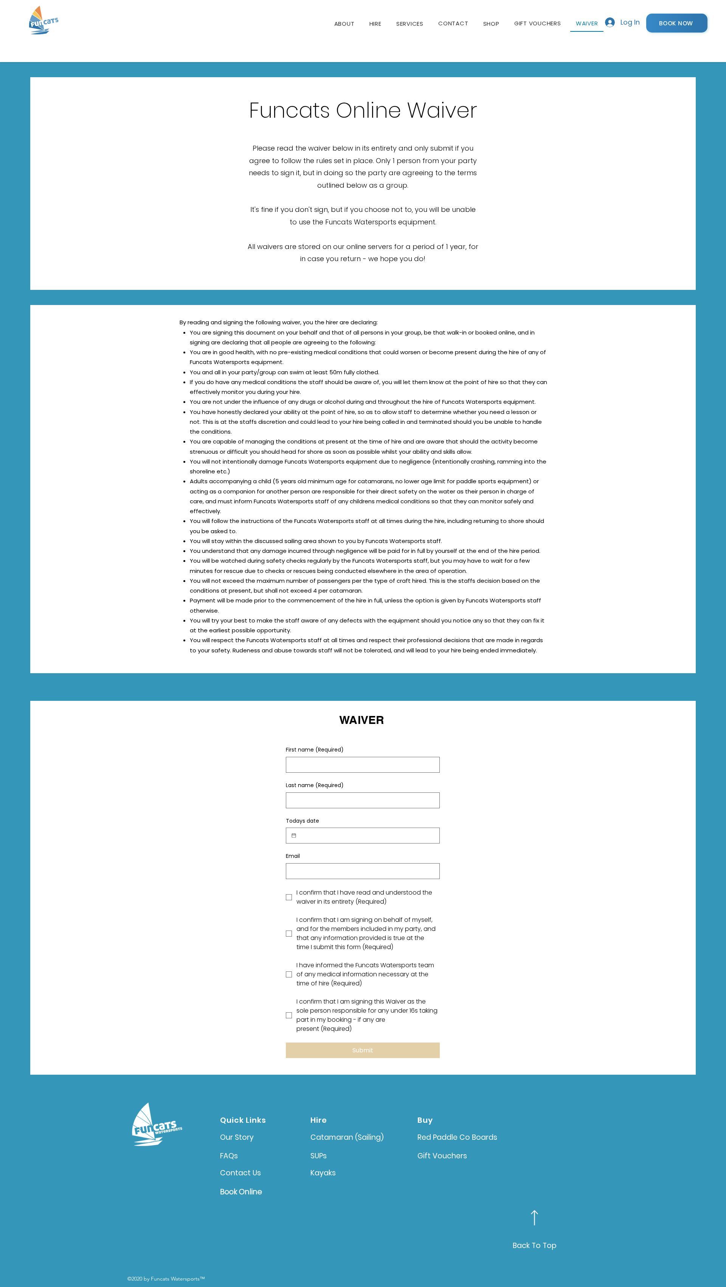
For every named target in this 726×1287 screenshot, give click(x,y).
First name (315, 749)
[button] (375, 24)
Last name (315, 785)
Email (293, 856)
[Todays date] (294, 836)
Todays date (302, 821)
